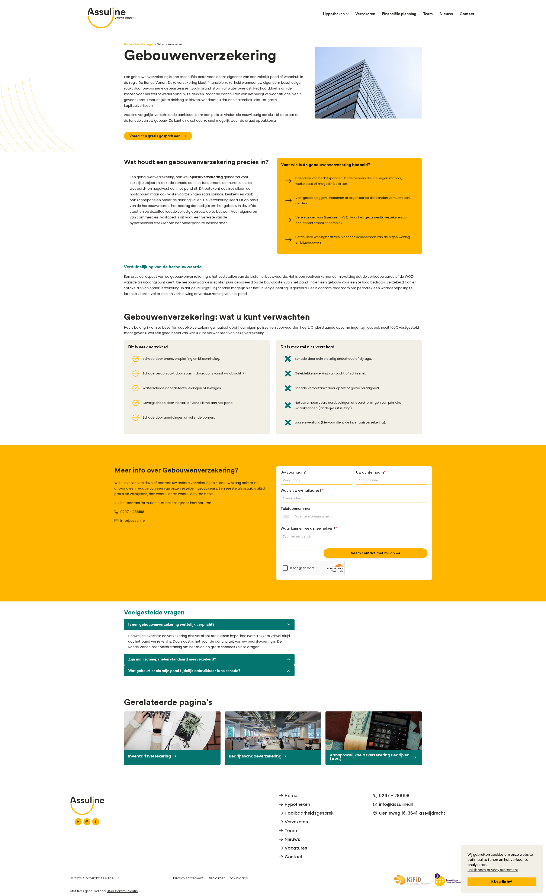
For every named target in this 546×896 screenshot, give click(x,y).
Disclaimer (216, 878)
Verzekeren (365, 13)
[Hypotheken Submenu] (348, 13)
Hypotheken (334, 13)
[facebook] (95, 821)
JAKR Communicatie (122, 891)
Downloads (238, 878)
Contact (467, 13)
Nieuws (446, 13)
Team (428, 13)
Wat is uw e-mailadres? (302, 490)
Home (128, 44)
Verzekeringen (144, 44)
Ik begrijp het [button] (502, 881)
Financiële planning (399, 13)
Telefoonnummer (296, 508)
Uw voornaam (293, 472)
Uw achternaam (371, 472)
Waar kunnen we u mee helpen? (309, 528)
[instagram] (86, 821)
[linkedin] (78, 821)
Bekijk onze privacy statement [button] (493, 869)
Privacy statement (188, 878)
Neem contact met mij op (373, 553)
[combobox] (287, 516)
